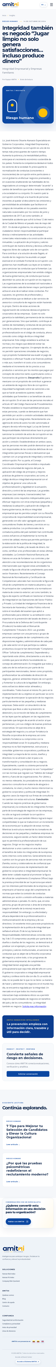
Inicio (4, 15)
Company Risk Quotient (11, 1281)
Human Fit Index (8, 1277)
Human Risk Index (8, 1274)
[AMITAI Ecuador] (38, 1341)
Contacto (5, 1306)
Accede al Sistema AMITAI (28, 1362)
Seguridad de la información (12, 1320)
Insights (12, 15)
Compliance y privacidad (11, 1324)
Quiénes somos (8, 1295)
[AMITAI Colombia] (34, 1341)
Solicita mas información (34, 1006)
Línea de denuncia (8, 1331)
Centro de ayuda (8, 1302)
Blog (4, 1299)
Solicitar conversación (28, 1074)
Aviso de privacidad (9, 1327)
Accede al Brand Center (23, 1357)
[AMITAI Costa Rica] (42, 1341)
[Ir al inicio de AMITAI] (10, 4)
